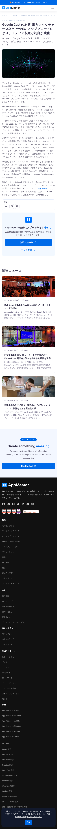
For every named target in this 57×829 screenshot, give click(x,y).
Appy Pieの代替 (8, 770)
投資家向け (6, 617)
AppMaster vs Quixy (10, 737)
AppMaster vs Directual (11, 726)
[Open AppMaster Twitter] (18, 504)
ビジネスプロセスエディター (13, 536)
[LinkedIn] (17, 206)
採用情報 (5, 596)
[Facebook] (11, 206)
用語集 (4, 699)
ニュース (5, 667)
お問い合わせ (7, 612)
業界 (4, 557)
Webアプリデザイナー (11, 541)
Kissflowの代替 (8, 760)
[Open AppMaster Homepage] (28, 485)
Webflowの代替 (8, 786)
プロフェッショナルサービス (13, 622)
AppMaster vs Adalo (10, 710)
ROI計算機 (6, 673)
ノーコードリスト (9, 683)
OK (28, 822)
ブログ (4, 662)
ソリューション (8, 552)
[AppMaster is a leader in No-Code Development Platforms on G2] (4, 512)
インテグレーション (10, 547)
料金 (4, 568)
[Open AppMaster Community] (3, 504)
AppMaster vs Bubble (11, 721)
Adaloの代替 (7, 791)
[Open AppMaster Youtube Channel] (28, 504)
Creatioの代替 (7, 765)
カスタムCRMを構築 (10, 802)
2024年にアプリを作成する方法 (14, 807)
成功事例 (5, 562)
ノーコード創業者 (9, 688)
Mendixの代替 (7, 781)
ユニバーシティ (8, 657)
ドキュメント (7, 644)
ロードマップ (7, 678)
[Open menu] (53, 8)
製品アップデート (9, 573)
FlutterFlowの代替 (9, 796)
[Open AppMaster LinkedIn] (23, 504)
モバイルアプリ (8, 526)
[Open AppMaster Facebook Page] (13, 504)
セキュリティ (7, 578)
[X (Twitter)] (6, 206)
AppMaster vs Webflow (11, 716)
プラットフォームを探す (11, 694)
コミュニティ (7, 634)
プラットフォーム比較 (10, 583)
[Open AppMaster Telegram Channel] (8, 504)
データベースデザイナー (11, 531)
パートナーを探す (9, 606)
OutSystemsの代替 (9, 775)
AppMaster (42, 188)
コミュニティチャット (10, 639)
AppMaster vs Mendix (11, 731)
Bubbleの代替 (7, 754)
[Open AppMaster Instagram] (32, 504)
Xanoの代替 (7, 749)
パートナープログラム (10, 601)
